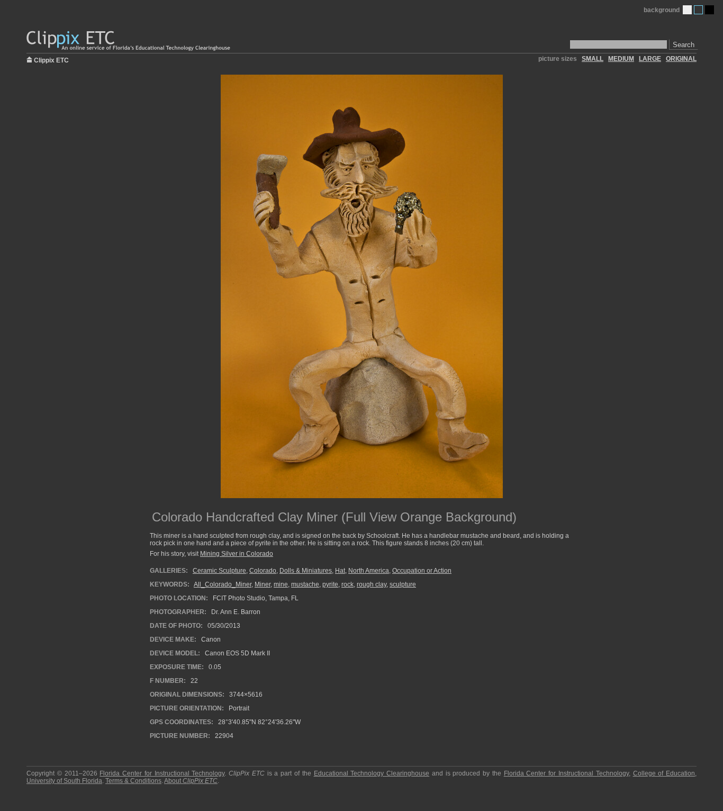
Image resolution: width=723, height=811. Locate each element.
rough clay (371, 584)
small (592, 58)
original (681, 58)
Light (687, 9)
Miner (262, 584)
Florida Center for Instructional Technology (162, 773)
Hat (340, 570)
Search (683, 45)
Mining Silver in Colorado (236, 553)
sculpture (403, 584)
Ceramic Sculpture (219, 570)
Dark (709, 9)
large (650, 58)
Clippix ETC (51, 59)
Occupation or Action (421, 570)
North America (368, 570)
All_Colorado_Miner (222, 584)
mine (281, 584)
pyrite (330, 584)
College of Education (664, 773)
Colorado (262, 570)
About (191, 781)
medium (621, 58)
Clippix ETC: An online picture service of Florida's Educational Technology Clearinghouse (129, 41)
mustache (305, 584)
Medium (698, 9)
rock (347, 584)
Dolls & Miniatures (305, 570)
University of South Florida (64, 781)
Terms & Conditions (133, 781)
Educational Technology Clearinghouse (372, 773)
